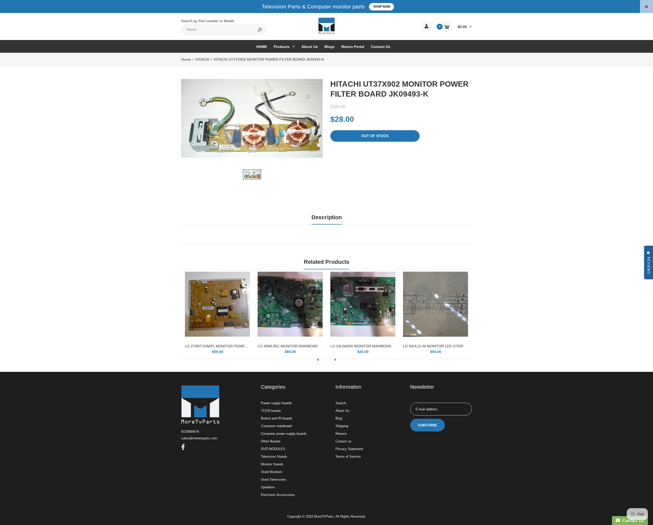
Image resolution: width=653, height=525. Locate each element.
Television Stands (274, 456)
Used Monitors (271, 472)
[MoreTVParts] (326, 33)
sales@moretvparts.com (199, 438)
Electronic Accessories (278, 495)
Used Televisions (273, 479)
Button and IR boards (276, 418)
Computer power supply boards (284, 434)
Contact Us (632, 520)
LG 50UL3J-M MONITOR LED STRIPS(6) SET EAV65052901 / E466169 (461, 346)
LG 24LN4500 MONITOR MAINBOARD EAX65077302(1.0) (377, 346)
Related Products (326, 262)
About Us (342, 411)
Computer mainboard (276, 426)
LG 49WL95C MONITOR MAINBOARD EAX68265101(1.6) (305, 346)
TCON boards (271, 411)
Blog (338, 418)
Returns (341, 434)
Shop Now (381, 6)
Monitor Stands (272, 464)
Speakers (268, 487)
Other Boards (271, 441)
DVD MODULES (273, 449)
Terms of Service (348, 456)
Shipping (341, 426)
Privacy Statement (349, 449)
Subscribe (427, 425)
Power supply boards (276, 403)
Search (340, 403)
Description (326, 217)
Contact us (343, 441)
